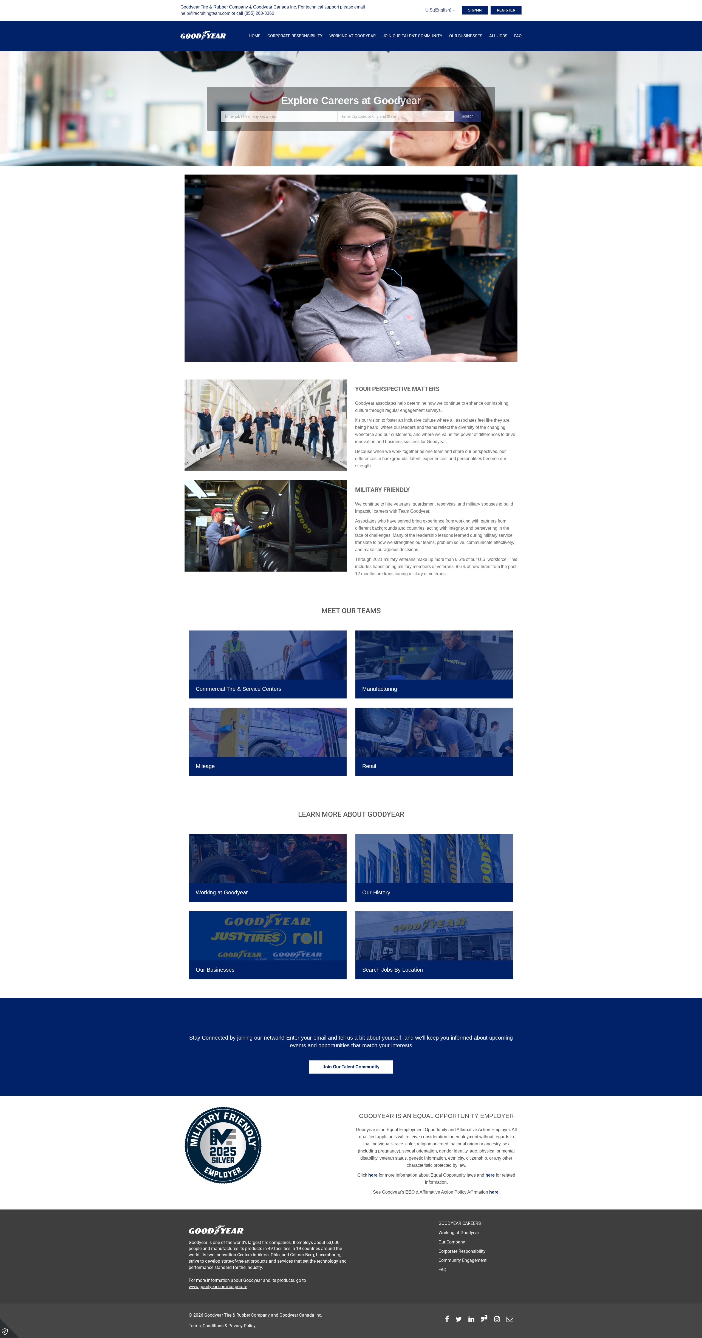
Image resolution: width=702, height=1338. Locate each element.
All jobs (498, 35)
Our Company (451, 1242)
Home (255, 35)
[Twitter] (458, 1319)
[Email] (509, 1319)
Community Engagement (462, 1260)
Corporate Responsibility (294, 35)
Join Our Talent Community (412, 35)
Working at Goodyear (352, 35)
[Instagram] (497, 1319)
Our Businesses (465, 35)
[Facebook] (447, 1319)
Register (506, 10)
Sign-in (475, 10)
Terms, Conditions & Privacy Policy (222, 1325)
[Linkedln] (471, 1319)
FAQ (518, 35)
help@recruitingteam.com (205, 13)
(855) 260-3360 (259, 13)
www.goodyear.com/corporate (218, 1286)
